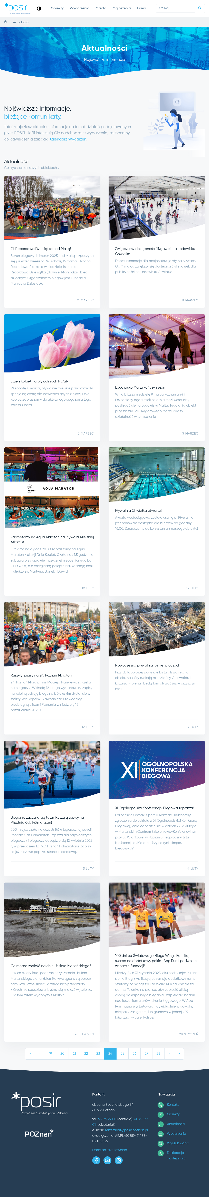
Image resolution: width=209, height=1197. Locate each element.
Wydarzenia (79, 8)
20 (62, 1053)
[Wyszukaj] (200, 8)
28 (158, 1053)
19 (50, 1053)
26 (134, 1053)
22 (86, 1053)
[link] (39, 8)
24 (110, 1053)
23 (98, 1053)
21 (74, 1053)
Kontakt (173, 1105)
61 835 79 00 (107, 1119)
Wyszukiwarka (178, 1143)
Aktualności (176, 1124)
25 (122, 1053)
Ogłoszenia (122, 8)
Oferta (101, 8)
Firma (141, 8)
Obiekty (57, 8)
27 (146, 1053)
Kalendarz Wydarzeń (67, 139)
